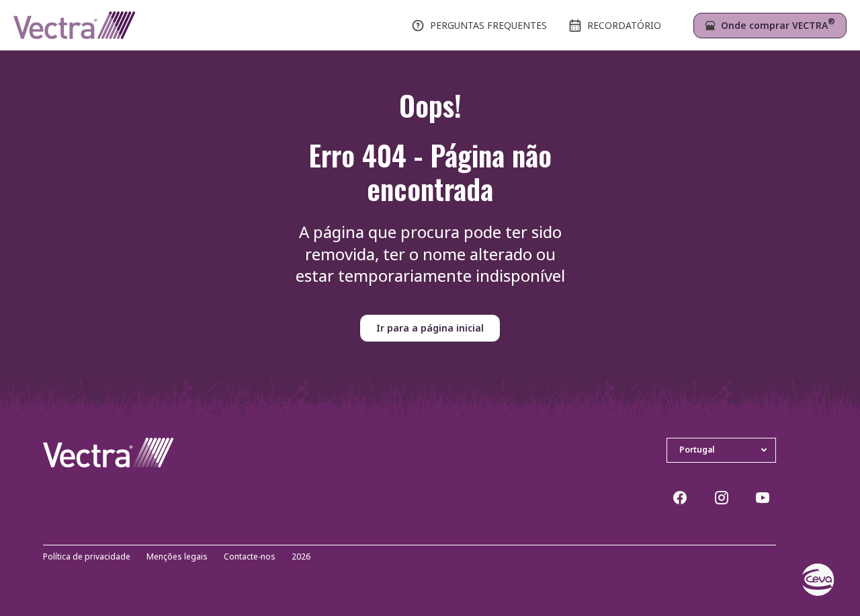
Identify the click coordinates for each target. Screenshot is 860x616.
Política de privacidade (86, 557)
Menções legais (177, 557)
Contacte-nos (249, 557)
